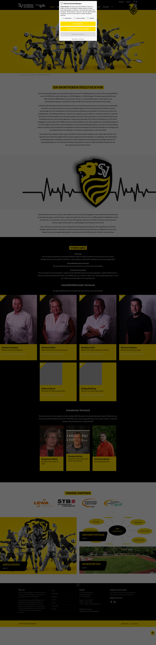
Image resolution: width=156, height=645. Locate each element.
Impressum (81, 39)
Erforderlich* (68, 18)
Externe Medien (80, 18)
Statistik (91, 18)
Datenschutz (75, 39)
